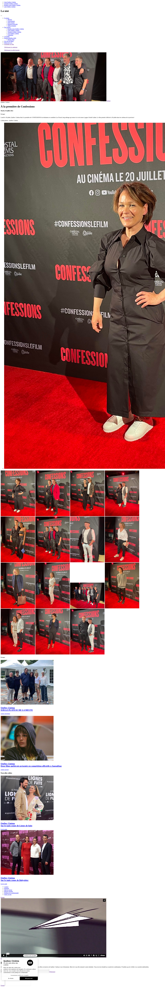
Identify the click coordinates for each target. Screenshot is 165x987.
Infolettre (6, 888)
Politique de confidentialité (11, 893)
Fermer (3, 897)
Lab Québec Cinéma (9, 6)
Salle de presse (8, 890)
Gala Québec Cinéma (10, 2)
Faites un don (7, 894)
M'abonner (52, 971)
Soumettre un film (9, 44)
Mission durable (8, 891)
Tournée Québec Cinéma (11, 3)
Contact (6, 887)
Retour (108, 101)
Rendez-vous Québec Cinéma (12, 5)
